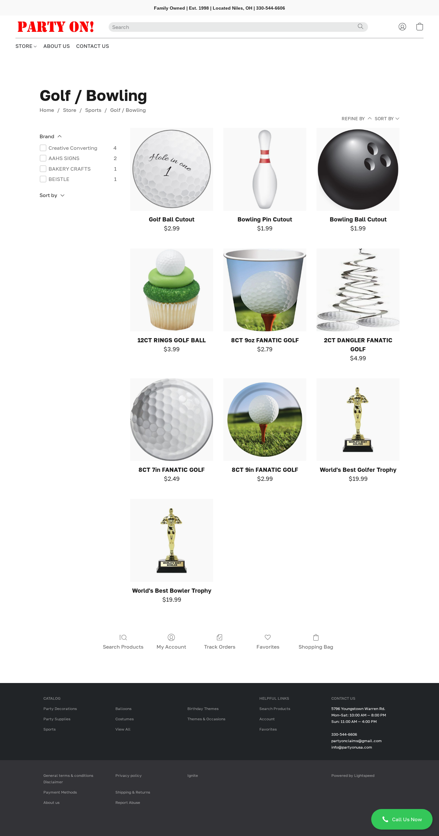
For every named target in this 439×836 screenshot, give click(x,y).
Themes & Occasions (206, 718)
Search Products (123, 646)
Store (69, 110)
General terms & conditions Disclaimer (68, 778)
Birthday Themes (203, 708)
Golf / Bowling (128, 110)
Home (47, 110)
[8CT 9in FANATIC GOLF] (264, 419)
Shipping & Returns (132, 792)
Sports (93, 110)
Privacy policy (128, 775)
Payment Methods (60, 792)
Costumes (124, 718)
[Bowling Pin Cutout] (264, 169)
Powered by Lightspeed (352, 775)
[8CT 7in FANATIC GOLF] (171, 419)
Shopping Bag (316, 646)
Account (267, 718)
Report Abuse (127, 802)
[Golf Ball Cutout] (171, 169)
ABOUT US (56, 46)
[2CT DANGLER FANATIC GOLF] (358, 289)
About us (51, 802)
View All (122, 729)
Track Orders (219, 646)
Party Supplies (56, 718)
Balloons (123, 708)
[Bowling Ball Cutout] (358, 169)
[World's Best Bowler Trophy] (171, 540)
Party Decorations (60, 708)
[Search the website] (360, 26)
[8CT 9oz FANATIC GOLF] (264, 289)
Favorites (267, 646)
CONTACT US (92, 46)
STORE (24, 46)
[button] (402, 819)
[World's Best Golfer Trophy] (358, 419)
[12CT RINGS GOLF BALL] (171, 289)
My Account (171, 646)
